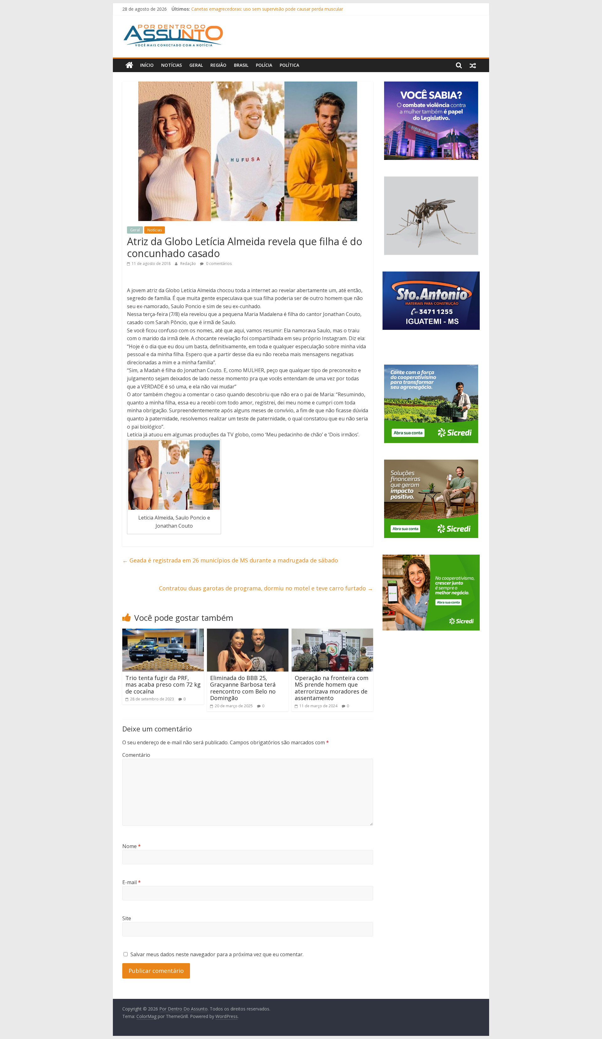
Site (126, 918)
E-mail (131, 882)
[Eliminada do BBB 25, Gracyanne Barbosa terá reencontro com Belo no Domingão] (247, 632)
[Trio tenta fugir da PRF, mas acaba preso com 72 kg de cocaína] (163, 632)
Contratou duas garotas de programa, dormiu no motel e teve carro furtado (266, 588)
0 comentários (218, 263)
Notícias (171, 65)
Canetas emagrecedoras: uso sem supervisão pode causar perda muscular (267, 9)
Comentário (136, 755)
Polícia (264, 65)
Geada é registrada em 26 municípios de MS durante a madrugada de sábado (230, 560)
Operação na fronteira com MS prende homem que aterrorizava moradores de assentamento (331, 688)
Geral (196, 65)
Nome (131, 846)
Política (289, 65)
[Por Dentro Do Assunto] (129, 65)
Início (147, 65)
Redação (188, 263)
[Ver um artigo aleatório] (473, 65)
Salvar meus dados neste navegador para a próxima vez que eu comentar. (217, 954)
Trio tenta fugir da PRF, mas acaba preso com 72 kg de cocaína (163, 684)
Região (218, 65)
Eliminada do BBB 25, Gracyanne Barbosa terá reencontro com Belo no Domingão (243, 688)
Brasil (241, 65)
